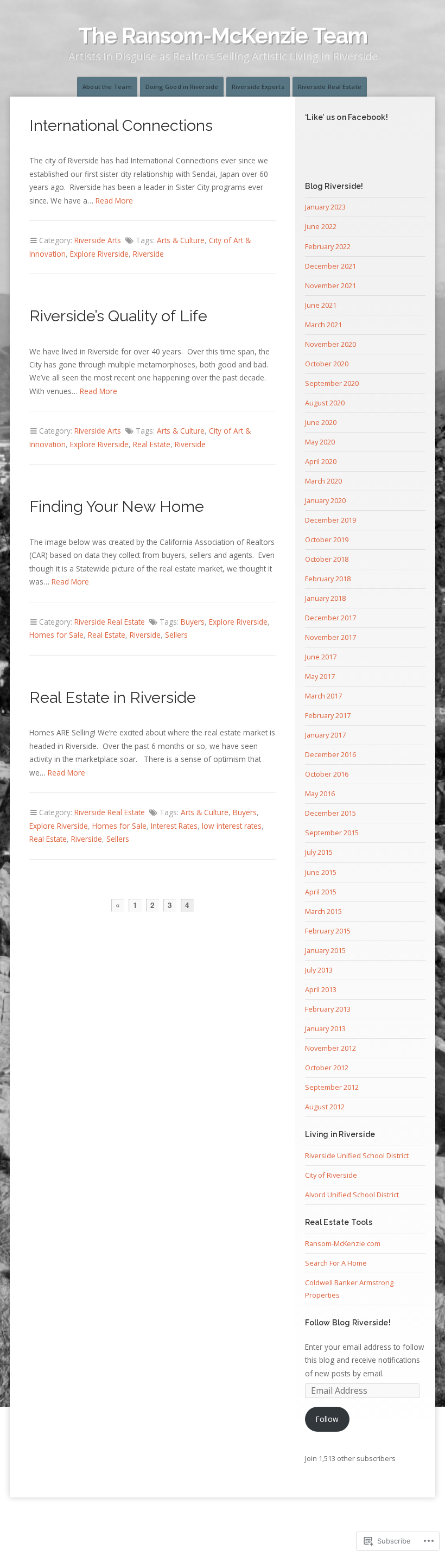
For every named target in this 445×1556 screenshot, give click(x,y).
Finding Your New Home (116, 506)
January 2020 (325, 500)
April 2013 (320, 989)
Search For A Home (336, 1263)
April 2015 (320, 892)
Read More (114, 200)
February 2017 (328, 715)
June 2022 (320, 226)
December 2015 (330, 813)
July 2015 (319, 852)
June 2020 (320, 422)
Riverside (148, 254)
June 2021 (320, 305)
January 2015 (325, 950)
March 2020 (323, 481)
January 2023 (325, 207)
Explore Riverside (99, 254)
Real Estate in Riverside (112, 697)
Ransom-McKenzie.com (342, 1243)
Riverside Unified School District (357, 1155)
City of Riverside (331, 1175)
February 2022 (328, 246)
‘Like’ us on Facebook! (346, 117)
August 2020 (325, 403)
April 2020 (320, 461)
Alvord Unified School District (352, 1194)
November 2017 (330, 637)
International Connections (121, 125)
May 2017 (320, 676)
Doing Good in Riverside (181, 86)
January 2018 (325, 598)
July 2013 (319, 970)
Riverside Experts (258, 86)
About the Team (106, 86)
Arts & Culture (181, 240)
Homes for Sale (56, 635)
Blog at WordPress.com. (222, 1525)
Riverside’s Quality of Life (118, 316)
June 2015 (320, 872)
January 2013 (325, 1028)
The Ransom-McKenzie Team (222, 36)
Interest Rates (174, 826)
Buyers (193, 622)
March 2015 (323, 911)
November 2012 (330, 1048)
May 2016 (320, 793)
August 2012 (325, 1107)
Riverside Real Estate (329, 86)
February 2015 (328, 931)
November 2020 (330, 344)
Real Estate (151, 444)
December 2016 (330, 754)
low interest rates (232, 826)
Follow (327, 1419)
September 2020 (332, 383)
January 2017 (325, 735)
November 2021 (330, 285)
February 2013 (328, 1009)
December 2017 (330, 618)
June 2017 (320, 657)
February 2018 (328, 578)
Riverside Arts (97, 240)
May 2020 (320, 442)
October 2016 (326, 774)
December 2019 (330, 520)
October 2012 (326, 1067)
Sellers (176, 635)
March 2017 (323, 696)
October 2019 (326, 539)
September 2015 (332, 832)
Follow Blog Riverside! (348, 1322)
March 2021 (323, 324)
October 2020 (326, 364)
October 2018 (326, 559)
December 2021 (330, 266)
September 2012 (332, 1087)
